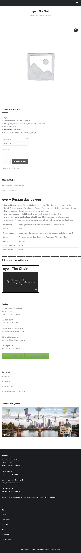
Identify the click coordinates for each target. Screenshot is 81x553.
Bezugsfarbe (7, 139)
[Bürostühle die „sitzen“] (40, 436)
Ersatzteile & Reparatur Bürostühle (14, 391)
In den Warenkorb (20, 161)
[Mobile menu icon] (77, 3)
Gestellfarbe (6, 150)
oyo (9, 168)
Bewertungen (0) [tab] (9, 190)
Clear (26, 138)
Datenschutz (6, 539)
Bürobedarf (6, 376)
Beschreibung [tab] (8, 180)
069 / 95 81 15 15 (15, 356)
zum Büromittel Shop (39, 356)
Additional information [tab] (13, 185)
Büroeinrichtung (7, 386)
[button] (76, 30)
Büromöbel (6, 381)
